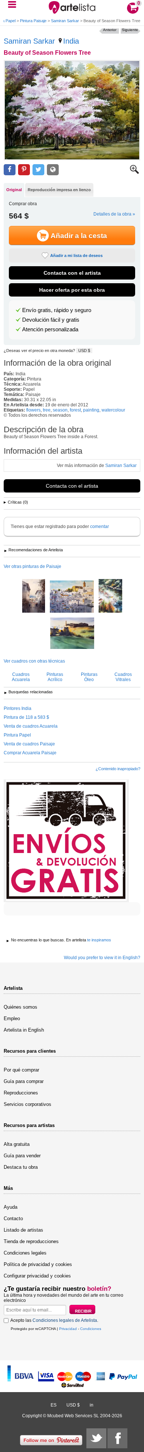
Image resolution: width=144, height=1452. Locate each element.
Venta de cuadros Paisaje (29, 744)
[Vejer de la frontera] (72, 597)
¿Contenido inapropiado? (118, 768)
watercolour (113, 410)
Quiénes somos (20, 1007)
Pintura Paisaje (33, 20)
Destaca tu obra (21, 1167)
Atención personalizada (50, 329)
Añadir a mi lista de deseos (76, 255)
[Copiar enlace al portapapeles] (53, 170)
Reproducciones (21, 1093)
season (60, 410)
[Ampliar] (134, 172)
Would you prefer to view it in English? (102, 957)
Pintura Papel (17, 735)
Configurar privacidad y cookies (37, 1276)
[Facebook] (117, 1438)
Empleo (12, 1018)
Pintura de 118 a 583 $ (26, 717)
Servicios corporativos (27, 1104)
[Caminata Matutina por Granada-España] (33, 596)
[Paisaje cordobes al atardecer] (72, 634)
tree (47, 410)
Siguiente (130, 30)
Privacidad (68, 1329)
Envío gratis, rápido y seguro (56, 310)
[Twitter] (96, 1438)
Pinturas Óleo (89, 677)
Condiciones (90, 1329)
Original (14, 189)
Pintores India (17, 708)
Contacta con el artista (72, 273)
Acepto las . (54, 1320)
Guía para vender (22, 1155)
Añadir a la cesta (79, 236)
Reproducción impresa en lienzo (59, 189)
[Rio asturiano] (110, 596)
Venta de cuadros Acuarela (31, 726)
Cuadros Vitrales (123, 677)
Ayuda (10, 1207)
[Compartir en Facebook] (10, 170)
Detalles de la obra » (114, 214)
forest (75, 410)
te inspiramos (99, 940)
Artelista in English (24, 1030)
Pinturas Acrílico (55, 677)
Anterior (109, 30)
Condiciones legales (25, 1253)
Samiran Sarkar (65, 20)
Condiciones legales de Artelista (64, 1320)
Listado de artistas (23, 1230)
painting (91, 410)
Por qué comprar (21, 1070)
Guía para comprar (24, 1081)
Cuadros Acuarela (21, 677)
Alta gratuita (17, 1144)
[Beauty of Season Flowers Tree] (72, 110)
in (91, 1405)
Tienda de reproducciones (31, 1241)
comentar (99, 526)
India (71, 41)
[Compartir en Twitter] (38, 170)
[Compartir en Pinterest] (24, 170)
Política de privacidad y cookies (38, 1264)
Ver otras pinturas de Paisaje (32, 566)
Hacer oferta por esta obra (72, 290)
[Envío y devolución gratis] (66, 840)
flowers (33, 410)
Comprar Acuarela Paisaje (30, 752)
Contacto (13, 1218)
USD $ (84, 350)
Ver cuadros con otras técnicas (34, 661)
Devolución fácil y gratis (50, 320)
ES (53, 1405)
